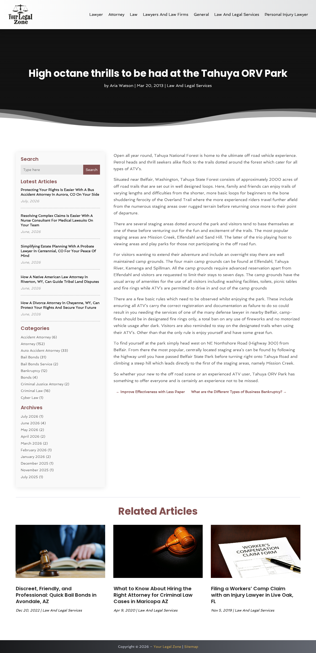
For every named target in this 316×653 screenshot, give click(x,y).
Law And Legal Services (236, 14)
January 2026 (33, 457)
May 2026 (29, 430)
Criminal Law (32, 391)
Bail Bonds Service (36, 364)
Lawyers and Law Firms (165, 14)
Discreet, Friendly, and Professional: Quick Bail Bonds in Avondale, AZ (56, 595)
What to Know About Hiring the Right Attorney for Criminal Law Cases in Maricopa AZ (153, 595)
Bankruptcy (30, 371)
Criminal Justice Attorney (42, 384)
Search (92, 170)
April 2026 (30, 436)
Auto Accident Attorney (40, 350)
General (201, 14)
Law (134, 14)
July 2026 (29, 416)
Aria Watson (121, 85)
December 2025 (34, 463)
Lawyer (96, 14)
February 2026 (34, 450)
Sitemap (191, 647)
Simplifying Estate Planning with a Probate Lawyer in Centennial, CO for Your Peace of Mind (58, 251)
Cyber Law (29, 398)
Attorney (116, 14)
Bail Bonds (30, 357)
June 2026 (30, 423)
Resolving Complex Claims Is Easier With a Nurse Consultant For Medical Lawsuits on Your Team (57, 220)
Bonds (26, 377)
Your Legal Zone (167, 647)
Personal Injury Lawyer (286, 14)
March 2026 (31, 443)
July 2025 (29, 477)
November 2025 (35, 470)
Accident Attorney (36, 337)
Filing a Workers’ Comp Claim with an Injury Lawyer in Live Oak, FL (252, 595)
